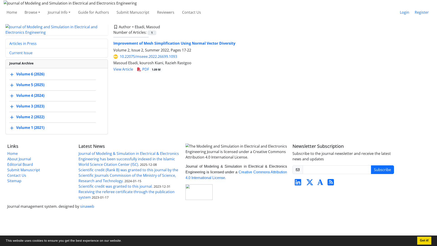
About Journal (19, 158)
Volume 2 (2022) (30, 116)
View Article (123, 69)
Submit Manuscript (133, 12)
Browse (31, 12)
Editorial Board (20, 164)
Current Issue (21, 52)
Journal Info (58, 12)
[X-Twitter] (309, 183)
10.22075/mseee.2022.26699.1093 (148, 56)
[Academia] (320, 183)
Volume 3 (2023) (30, 106)
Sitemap (14, 180)
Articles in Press (23, 43)
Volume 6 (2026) (30, 74)
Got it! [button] (424, 240)
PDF (150, 69)
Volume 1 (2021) (30, 127)
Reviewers (165, 12)
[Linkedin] (297, 183)
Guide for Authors (93, 12)
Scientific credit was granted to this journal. (116, 186)
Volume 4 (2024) (30, 95)
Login (404, 12)
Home (12, 12)
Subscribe (382, 169)
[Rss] (330, 183)
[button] (123, 241)
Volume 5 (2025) (30, 84)
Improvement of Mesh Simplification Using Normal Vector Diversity (174, 43)
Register (422, 12)
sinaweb (87, 206)
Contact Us (191, 12)
